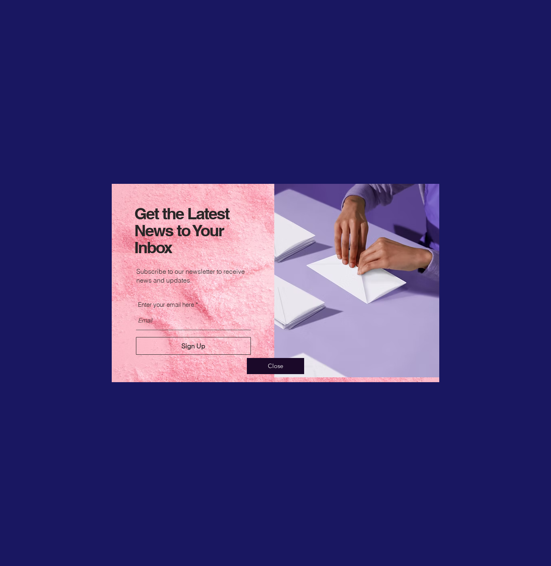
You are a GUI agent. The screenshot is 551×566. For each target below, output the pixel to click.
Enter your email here (166, 305)
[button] (275, 366)
